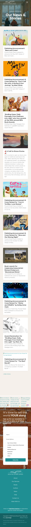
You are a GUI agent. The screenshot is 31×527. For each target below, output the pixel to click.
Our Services (15, 481)
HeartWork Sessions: (14, 508)
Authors (15, 488)
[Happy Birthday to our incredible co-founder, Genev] (26, 402)
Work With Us (15, 501)
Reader (9, 447)
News (15, 491)
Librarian (9, 453)
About (15, 478)
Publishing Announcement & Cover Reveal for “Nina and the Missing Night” (15, 235)
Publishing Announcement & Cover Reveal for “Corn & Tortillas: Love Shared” (15, 202)
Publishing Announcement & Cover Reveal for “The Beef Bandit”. (15, 361)
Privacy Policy (24, 517)
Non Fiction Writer (12, 443)
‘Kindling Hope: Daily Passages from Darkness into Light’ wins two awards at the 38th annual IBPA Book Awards (15, 118)
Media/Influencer (11, 449)
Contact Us (15, 498)
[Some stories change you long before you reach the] (15, 402)
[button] (15, 449)
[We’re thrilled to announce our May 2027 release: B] (5, 402)
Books (15, 484)
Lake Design (9, 517)
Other (8, 456)
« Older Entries (7, 374)
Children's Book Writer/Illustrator (15, 445)
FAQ (15, 494)
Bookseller (10, 451)
